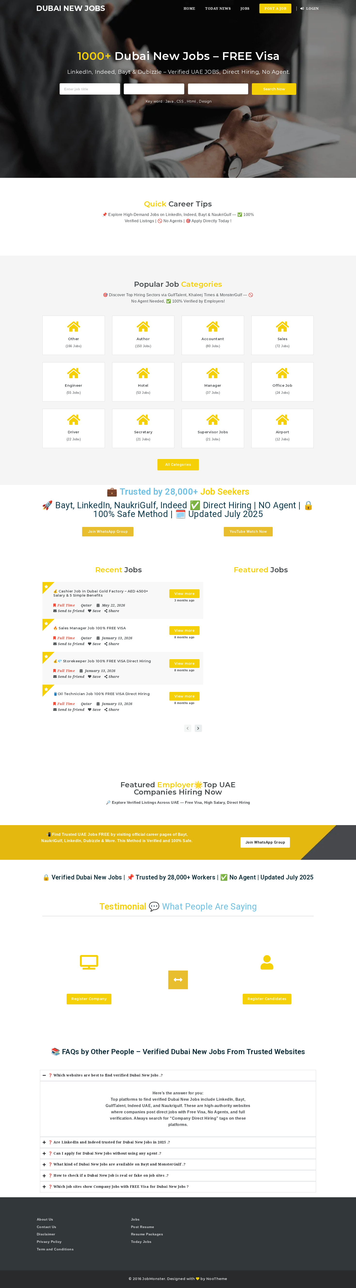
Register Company (89, 999)
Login (311, 8)
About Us (45, 1219)
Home (189, 8)
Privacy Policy (49, 1242)
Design (205, 101)
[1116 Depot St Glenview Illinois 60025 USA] (218, 88)
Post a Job (275, 8)
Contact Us (46, 1227)
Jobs (245, 8)
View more (184, 593)
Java (169, 101)
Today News (218, 8)
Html (192, 101)
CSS (181, 101)
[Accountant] (154, 88)
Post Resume (142, 1227)
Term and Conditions (55, 1249)
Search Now (274, 89)
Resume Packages (147, 1234)
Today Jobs (141, 1242)
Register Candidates (267, 999)
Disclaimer (46, 1234)
